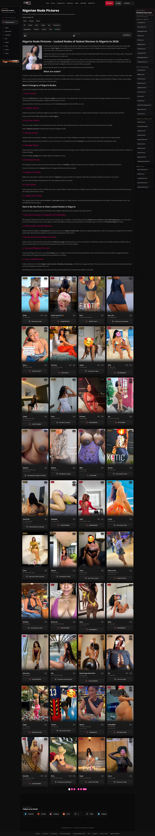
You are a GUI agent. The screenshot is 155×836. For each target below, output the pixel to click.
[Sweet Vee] (35, 498)
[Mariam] (63, 550)
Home (47, 3)
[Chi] (120, 652)
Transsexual (56, 25)
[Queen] (91, 344)
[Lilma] (91, 601)
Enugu (7, 42)
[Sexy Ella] (35, 755)
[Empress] (35, 447)
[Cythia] (120, 498)
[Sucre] (120, 755)
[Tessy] (91, 550)
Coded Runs (70, 3)
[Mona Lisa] (63, 601)
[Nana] (120, 601)
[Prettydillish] (120, 704)
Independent (27, 29)
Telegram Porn (61, 3)
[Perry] (63, 395)
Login (119, 3)
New (50, 29)
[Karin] (91, 294)
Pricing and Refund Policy (79, 833)
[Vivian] (35, 294)
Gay (49, 25)
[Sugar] (35, 704)
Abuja (6, 27)
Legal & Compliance (114, 833)
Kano (6, 46)
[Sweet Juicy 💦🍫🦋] (63, 294)
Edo (6, 38)
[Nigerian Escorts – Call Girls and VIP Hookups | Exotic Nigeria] (27, 3)
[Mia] (63, 652)
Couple (43, 25)
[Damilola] (35, 601)
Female (30, 25)
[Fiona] (35, 550)
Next (84, 789)
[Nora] (63, 755)
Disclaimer (95, 833)
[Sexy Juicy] (35, 652)
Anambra (7, 35)
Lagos (7, 53)
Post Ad (109, 3)
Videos (76, 3)
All (24, 25)
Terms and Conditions (65, 833)
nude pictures (33, 98)
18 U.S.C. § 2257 (103, 833)
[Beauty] (63, 447)
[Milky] (91, 447)
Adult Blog (83, 3)
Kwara (7, 49)
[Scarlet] (120, 447)
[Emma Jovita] (120, 550)
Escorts (53, 3)
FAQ (89, 833)
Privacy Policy (54, 833)
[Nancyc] (91, 704)
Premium (36, 29)
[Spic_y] (35, 344)
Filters (24, 21)
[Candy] (35, 395)
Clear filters (126, 35)
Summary (31, 21)
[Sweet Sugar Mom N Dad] (91, 652)
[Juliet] (91, 498)
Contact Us (45, 833)
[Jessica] (63, 704)
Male (36, 25)
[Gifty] (120, 344)
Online (58, 29)
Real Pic (44, 29)
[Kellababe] (63, 498)
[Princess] (63, 344)
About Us (38, 833)
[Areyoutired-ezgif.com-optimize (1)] (10, 62)
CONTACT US (91, 3)
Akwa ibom (8, 31)
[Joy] (120, 395)
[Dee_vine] (120, 294)
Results (38, 21)
